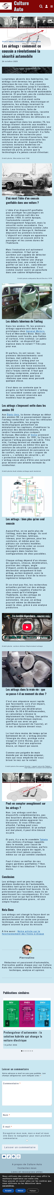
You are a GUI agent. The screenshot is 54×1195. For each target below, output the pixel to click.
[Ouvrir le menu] (51, 6)
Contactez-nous (27, 1168)
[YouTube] (4, 1156)
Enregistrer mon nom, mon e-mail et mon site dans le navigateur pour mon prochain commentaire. (26, 1135)
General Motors (35, 331)
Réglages (33, 1191)
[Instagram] (18, 1156)
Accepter (8, 1191)
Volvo (34, 435)
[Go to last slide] (7, 1023)
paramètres (8, 1186)
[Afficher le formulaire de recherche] (41, 6)
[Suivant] (47, 1023)
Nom (6, 1115)
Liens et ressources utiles (27, 1172)
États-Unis (13, 414)
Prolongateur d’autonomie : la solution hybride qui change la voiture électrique (23, 1036)
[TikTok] (9, 1156)
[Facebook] (14, 1156)
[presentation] (27, 1014)
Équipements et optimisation (27, 41)
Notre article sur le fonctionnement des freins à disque (23, 932)
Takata (44, 839)
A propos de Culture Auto (27, 1164)
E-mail (7, 1127)
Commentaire (12, 1083)
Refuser (20, 1191)
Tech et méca (8, 41)
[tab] (21, 1051)
